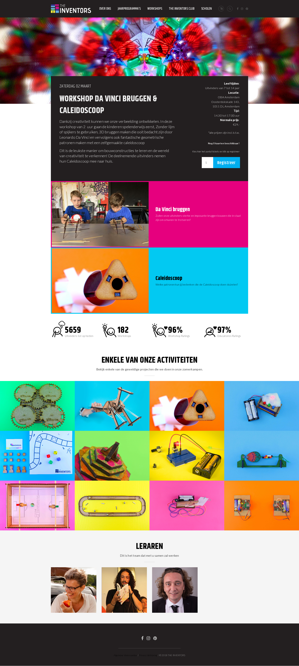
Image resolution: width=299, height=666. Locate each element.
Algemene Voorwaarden (125, 655)
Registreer (226, 163)
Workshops (154, 8)
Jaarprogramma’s (129, 8)
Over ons (105, 8)
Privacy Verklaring (148, 655)
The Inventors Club (181, 8)
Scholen (206, 8)
